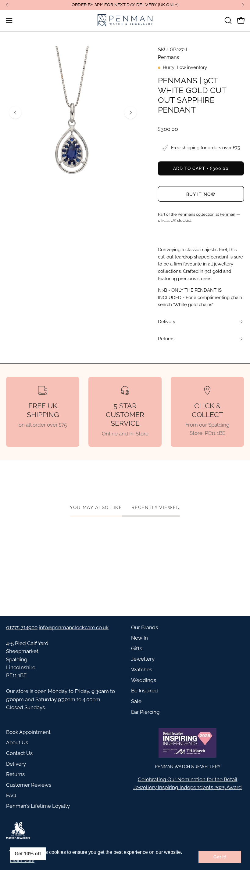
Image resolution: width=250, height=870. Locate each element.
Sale (136, 701)
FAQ (11, 795)
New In (139, 638)
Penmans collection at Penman (207, 214)
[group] (125, 5)
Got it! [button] (220, 856)
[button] (227, 20)
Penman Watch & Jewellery (187, 766)
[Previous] (7, 5)
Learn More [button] (22, 860)
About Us (17, 742)
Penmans (168, 57)
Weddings (143, 680)
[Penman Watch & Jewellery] (125, 20)
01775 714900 (22, 627)
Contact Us (19, 753)
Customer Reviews (28, 785)
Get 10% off (28, 853)
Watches (141, 669)
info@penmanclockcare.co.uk (74, 627)
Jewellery (143, 659)
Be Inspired (144, 691)
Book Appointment (28, 732)
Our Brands (144, 627)
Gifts (136, 648)
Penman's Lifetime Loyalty (38, 806)
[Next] (242, 5)
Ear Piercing (145, 712)
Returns (15, 774)
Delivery (16, 764)
